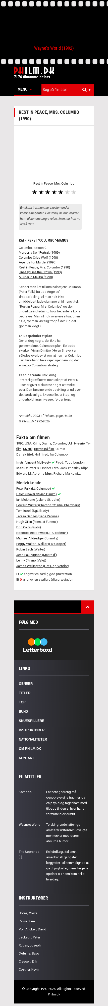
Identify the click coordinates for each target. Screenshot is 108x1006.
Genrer (26, 684)
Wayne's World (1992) (54, 48)
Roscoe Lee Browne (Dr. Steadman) (42, 533)
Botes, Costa (28, 913)
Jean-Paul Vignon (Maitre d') (36, 555)
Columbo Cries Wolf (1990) (38, 257)
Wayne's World (29, 824)
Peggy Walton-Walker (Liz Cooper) (41, 544)
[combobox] (67, 90)
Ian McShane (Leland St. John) (38, 499)
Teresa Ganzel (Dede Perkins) (37, 516)
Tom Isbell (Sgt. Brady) (32, 511)
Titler (24, 693)
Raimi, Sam (27, 921)
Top (22, 702)
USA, (28, 443)
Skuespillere (31, 721)
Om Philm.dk (30, 749)
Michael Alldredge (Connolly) (37, 538)
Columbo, (60, 443)
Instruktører (31, 730)
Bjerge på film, (44, 449)
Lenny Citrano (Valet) (31, 560)
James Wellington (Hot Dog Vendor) (42, 566)
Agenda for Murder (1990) (38, 262)
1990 (19, 443)
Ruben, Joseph (30, 945)
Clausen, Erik (28, 961)
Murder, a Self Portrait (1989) (39, 252)
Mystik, (28, 449)
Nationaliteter (33, 739)
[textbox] (69, 89)
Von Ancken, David (32, 929)
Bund (23, 711)
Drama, (47, 443)
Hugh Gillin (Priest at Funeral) (37, 522)
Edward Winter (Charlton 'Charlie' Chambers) (48, 505)
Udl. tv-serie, (76, 443)
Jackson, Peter (29, 937)
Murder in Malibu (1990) (36, 277)
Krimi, (37, 443)
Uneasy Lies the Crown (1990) (40, 272)
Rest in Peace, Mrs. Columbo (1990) (44, 267)
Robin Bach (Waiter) (30, 549)
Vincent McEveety (38, 462)
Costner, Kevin (29, 969)
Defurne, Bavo (29, 953)
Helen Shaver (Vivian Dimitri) (36, 494)
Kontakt (26, 758)
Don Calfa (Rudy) (28, 527)
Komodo (25, 792)
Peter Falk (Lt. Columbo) (33, 488)
